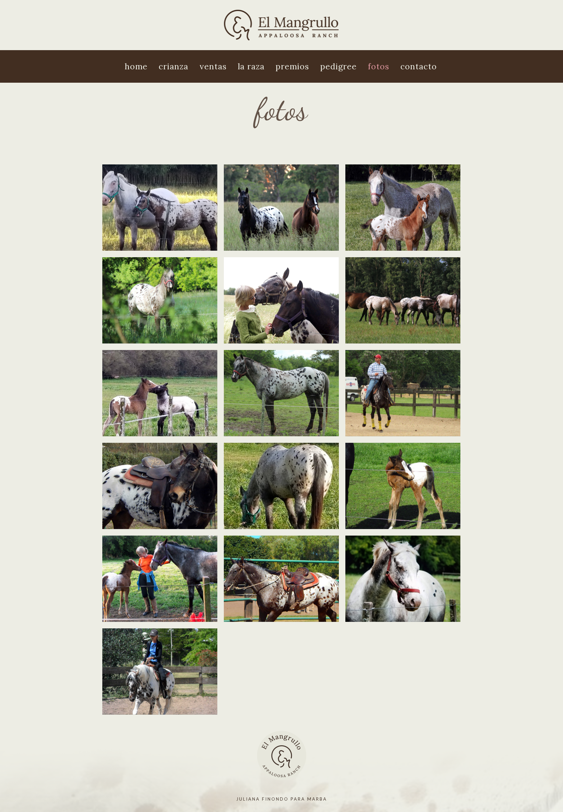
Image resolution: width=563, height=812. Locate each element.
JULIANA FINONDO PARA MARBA (281, 799)
